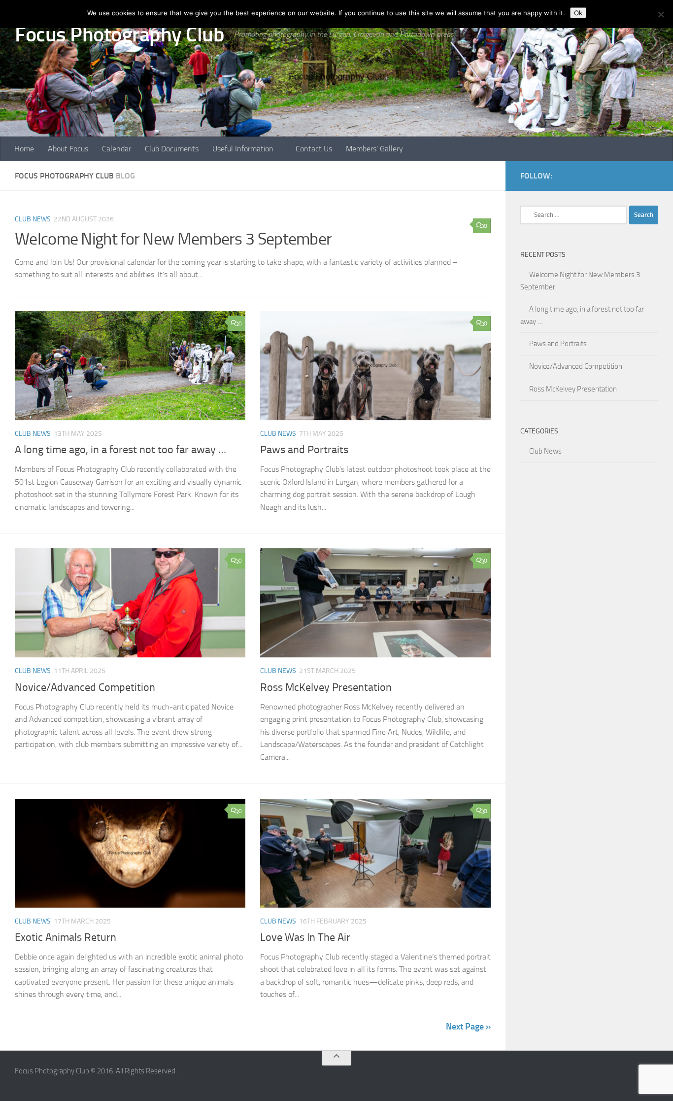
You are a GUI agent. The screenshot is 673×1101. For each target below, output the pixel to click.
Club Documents (172, 148)
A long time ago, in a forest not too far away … (120, 449)
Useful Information (242, 148)
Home (24, 148)
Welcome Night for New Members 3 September (173, 239)
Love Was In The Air (305, 937)
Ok (578, 13)
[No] (661, 14)
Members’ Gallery (374, 148)
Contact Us (314, 148)
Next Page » (468, 1026)
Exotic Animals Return (65, 937)
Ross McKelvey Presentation (326, 687)
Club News (33, 219)
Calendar (116, 148)
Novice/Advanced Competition (85, 687)
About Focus (68, 148)
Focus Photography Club (119, 34)
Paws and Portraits (304, 449)
